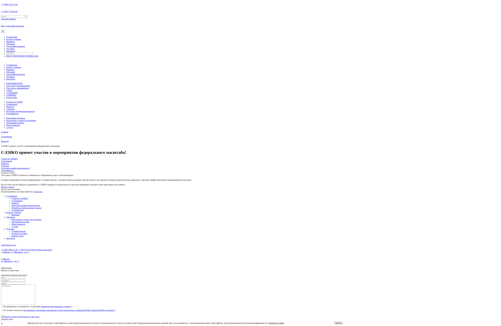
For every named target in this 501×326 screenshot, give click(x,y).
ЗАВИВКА (11, 95)
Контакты (10, 51)
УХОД (9, 90)
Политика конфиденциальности (20, 111)
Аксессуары (11, 97)
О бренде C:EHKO (14, 102)
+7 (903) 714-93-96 (35, 250)
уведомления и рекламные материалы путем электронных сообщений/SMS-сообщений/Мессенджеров (68, 310)
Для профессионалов (15, 46)
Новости (10, 107)
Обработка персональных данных (26, 208)
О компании (11, 37)
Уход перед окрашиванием (18, 86)
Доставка (10, 49)
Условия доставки (19, 234)
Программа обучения (15, 118)
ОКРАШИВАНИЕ (14, 83)
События (10, 109)
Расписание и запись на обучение (21, 120)
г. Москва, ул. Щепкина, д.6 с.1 (15, 252)
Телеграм (38, 192)
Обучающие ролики (15, 123)
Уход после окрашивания (17, 88)
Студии (9, 127)
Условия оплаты (18, 231)
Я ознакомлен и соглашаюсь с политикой (38, 306)
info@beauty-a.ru (8, 245)
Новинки (10, 42)
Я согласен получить (60, 310)
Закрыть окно (7, 319)
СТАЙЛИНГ (12, 93)
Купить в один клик (30, 317)
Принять (338, 323)
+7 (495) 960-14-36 (9, 250)
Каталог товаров (13, 39)
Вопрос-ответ (17, 236)
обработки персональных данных (56, 306)
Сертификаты (12, 114)
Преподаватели (13, 125)
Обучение (10, 44)
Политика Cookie (276, 323)
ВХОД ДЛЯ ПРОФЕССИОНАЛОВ (22, 56)
